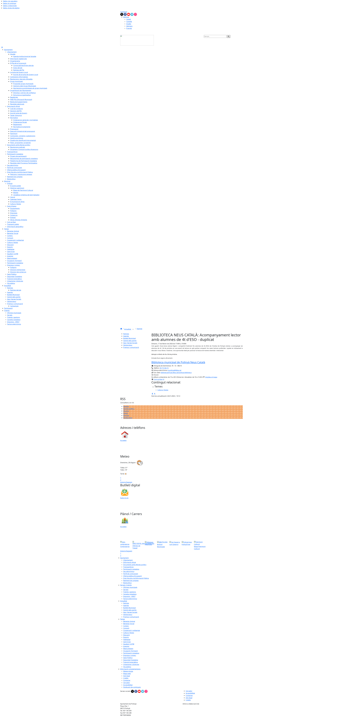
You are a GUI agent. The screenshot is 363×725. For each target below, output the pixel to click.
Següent (129, 482)
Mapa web (127, 674)
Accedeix (123, 440)
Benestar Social (128, 624)
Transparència (128, 567)
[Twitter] (122, 14)
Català (128, 19)
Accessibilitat (128, 685)
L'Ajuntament (128, 560)
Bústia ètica (127, 583)
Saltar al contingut (9, 3)
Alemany (129, 26)
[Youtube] (128, 14)
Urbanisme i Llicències (131, 664)
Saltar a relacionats (10, 6)
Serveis (125, 590)
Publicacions (127, 418)
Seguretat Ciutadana (130, 660)
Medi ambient (128, 649)
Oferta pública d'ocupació (132, 576)
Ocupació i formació (130, 651)
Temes (122, 619)
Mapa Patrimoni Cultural (200, 547)
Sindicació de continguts (132, 687)
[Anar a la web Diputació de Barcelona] (213, 715)
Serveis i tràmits (126, 585)
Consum (126, 628)
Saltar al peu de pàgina (11, 8)
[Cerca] (228, 36)
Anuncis (126, 411)
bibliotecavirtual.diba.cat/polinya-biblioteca (176, 373)
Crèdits (125, 678)
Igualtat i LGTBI (128, 644)
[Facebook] (125, 14)
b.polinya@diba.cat (174, 370)
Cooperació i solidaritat (131, 630)
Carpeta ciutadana (129, 594)
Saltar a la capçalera (10, 1)
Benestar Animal (129, 621)
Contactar (123, 12)
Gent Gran (127, 642)
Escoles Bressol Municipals (162, 544)
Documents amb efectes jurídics (134, 565)
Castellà (129, 22)
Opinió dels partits (130, 341)
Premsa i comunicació (131, 347)
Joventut (126, 646)
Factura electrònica (130, 599)
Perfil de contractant (130, 574)
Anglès (128, 24)
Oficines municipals (130, 587)
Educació (126, 635)
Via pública (127, 667)
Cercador (126, 683)
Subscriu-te (124, 498)
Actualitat (127, 329)
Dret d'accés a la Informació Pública (136, 578)
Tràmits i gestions (129, 592)
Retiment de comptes (131, 581)
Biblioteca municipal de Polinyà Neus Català (178, 362)
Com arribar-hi (159, 379)
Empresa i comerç (129, 655)
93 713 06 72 (164, 368)
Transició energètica (130, 662)
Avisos (125, 413)
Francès (129, 28)
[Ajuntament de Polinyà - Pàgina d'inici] (137, 40)
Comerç (126, 626)
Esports (126, 637)
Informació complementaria (130, 669)
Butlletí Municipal (129, 338)
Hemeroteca (127, 345)
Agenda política (128, 409)
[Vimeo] (132, 14)
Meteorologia (128, 671)
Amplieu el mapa (211, 377)
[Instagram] (135, 14)
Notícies (126, 334)
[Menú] (2, 47)
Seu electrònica (128, 571)
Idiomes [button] (126, 17)
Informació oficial (129, 562)
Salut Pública (127, 658)
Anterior (123, 482)
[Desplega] (133, 329)
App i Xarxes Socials (130, 343)
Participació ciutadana (131, 569)
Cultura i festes (128, 633)
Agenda (139, 329)
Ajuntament (124, 558)
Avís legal (126, 676)
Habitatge (126, 639)
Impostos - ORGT (129, 596)
